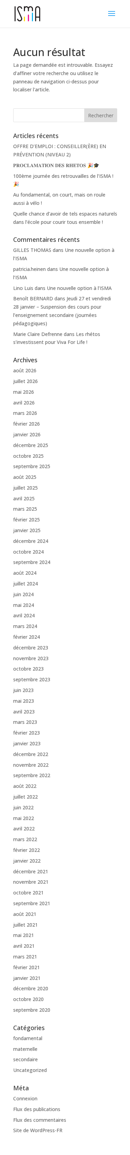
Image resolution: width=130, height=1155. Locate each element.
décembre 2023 (30, 647)
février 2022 (26, 850)
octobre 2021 (28, 892)
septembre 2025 (31, 466)
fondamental (27, 1038)
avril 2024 (24, 615)
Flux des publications (36, 1109)
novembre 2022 (31, 765)
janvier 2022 (27, 860)
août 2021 (24, 914)
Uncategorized (30, 1070)
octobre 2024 (28, 551)
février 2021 (26, 967)
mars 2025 (25, 509)
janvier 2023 (27, 743)
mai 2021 (23, 935)
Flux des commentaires (39, 1120)
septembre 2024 (31, 562)
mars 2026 (25, 413)
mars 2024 (25, 626)
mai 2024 (23, 605)
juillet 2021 (25, 924)
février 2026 (26, 423)
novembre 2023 (31, 658)
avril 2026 (24, 402)
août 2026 (24, 370)
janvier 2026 (27, 434)
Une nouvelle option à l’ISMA (79, 288)
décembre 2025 (30, 445)
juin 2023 (23, 690)
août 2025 (24, 477)
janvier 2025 (27, 530)
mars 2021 (25, 956)
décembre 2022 (30, 754)
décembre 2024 (30, 541)
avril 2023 (24, 711)
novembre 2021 (31, 882)
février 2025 (26, 519)
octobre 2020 (28, 999)
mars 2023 (25, 722)
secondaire (25, 1059)
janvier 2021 (27, 978)
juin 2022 (23, 807)
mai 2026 (23, 392)
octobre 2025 (28, 456)
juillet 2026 (25, 381)
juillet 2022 (25, 796)
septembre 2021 (31, 903)
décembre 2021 (30, 871)
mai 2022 (23, 818)
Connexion (25, 1098)
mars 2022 (25, 839)
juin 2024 (23, 594)
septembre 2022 (31, 775)
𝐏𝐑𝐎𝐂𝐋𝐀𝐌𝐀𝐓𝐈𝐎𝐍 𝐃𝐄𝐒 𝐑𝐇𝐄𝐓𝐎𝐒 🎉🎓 (56, 165)
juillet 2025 (25, 487)
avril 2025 (24, 498)
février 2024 (26, 637)
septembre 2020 (31, 1010)
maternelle (25, 1049)
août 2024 (24, 573)
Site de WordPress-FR (37, 1130)
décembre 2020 (30, 988)
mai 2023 (23, 701)
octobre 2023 (28, 668)
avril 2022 (24, 828)
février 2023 (26, 732)
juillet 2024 (25, 583)
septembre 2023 (31, 679)
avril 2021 (24, 946)
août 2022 (24, 786)
